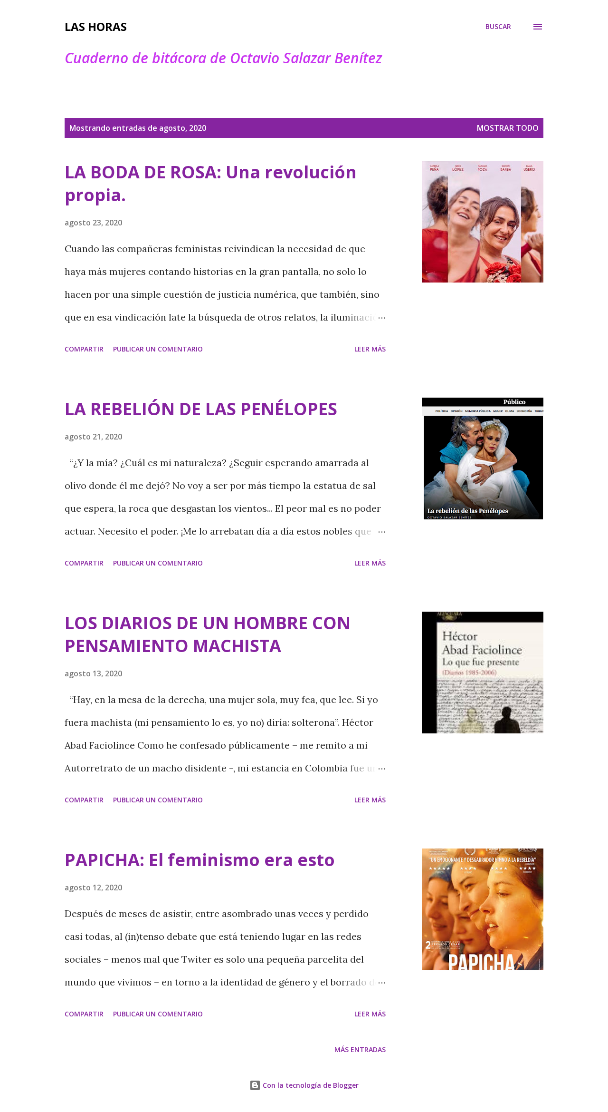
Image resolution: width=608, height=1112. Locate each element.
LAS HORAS (96, 26)
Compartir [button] (84, 348)
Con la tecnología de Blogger (310, 1085)
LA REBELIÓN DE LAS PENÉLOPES (201, 408)
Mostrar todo (508, 128)
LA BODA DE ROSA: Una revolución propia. (211, 183)
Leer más (370, 348)
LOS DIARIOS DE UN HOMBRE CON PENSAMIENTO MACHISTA (208, 634)
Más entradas (360, 1049)
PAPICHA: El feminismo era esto (200, 859)
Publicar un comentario (158, 348)
